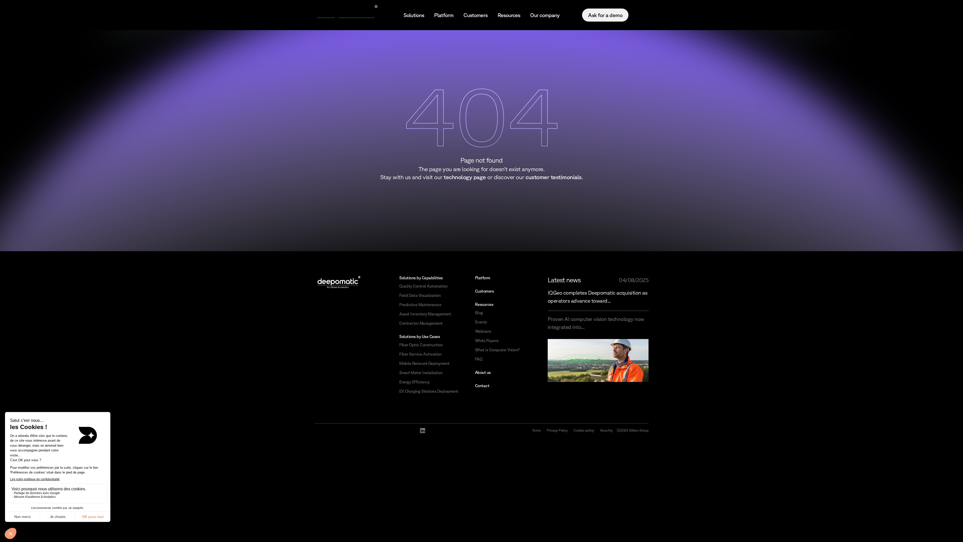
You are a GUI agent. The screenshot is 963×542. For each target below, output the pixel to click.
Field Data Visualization (420, 295)
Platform (443, 15)
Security (606, 430)
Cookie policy (584, 430)
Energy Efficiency (414, 382)
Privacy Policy (557, 430)
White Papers (487, 340)
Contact (482, 385)
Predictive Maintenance (420, 304)
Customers (475, 15)
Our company (544, 15)
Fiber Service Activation (420, 354)
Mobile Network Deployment (424, 363)
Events (481, 322)
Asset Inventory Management (425, 314)
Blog (479, 312)
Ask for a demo (605, 15)
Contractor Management (421, 323)
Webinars (483, 331)
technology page (465, 177)
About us (483, 372)
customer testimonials (553, 177)
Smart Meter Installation (420, 372)
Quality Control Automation (423, 286)
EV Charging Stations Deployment (428, 391)
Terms (536, 430)
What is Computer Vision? (497, 350)
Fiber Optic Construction (421, 345)
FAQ (479, 359)
